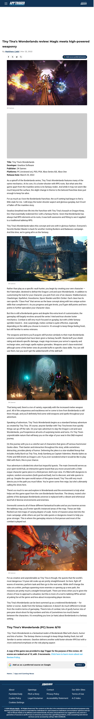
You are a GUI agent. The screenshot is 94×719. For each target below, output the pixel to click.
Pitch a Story (33, 694)
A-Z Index (76, 698)
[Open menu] (6, 3)
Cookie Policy (15, 698)
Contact (50, 690)
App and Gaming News (24, 674)
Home (9, 674)
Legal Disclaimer (35, 698)
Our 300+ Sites (78, 690)
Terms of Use (78, 694)
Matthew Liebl (12, 51)
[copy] (20, 56)
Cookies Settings (16, 702)
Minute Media (14, 708)
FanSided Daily (15, 694)
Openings (32, 690)
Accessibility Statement (57, 698)
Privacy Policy (53, 694)
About (11, 690)
